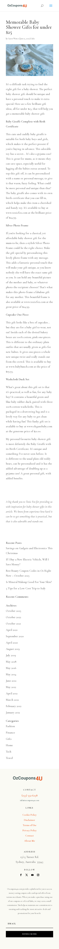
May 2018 (11, 661)
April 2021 (11, 630)
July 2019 (11, 655)
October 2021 (13, 623)
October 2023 (13, 611)
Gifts (33, 38)
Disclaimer (29, 820)
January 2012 (13, 712)
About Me (29, 840)
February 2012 (13, 706)
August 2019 (13, 649)
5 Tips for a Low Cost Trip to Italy (26, 588)
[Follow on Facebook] (21, 875)
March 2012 (12, 700)
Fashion (10, 726)
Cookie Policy (29, 814)
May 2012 (11, 687)
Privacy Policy (29, 830)
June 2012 (11, 681)
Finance (10, 732)
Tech (8, 751)
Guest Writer (13, 38)
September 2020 (15, 636)
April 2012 (11, 693)
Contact (29, 835)
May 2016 (11, 668)
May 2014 (11, 674)
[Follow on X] (26, 875)
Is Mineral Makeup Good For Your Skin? (29, 582)
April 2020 (12, 642)
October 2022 (13, 617)
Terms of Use (29, 825)
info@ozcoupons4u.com (29, 800)
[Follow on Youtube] (32, 875)
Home (9, 745)
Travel (9, 758)
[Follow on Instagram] (38, 875)
